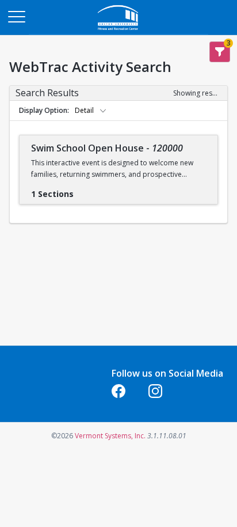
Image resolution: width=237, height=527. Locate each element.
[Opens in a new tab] (118, 31)
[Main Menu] (16, 16)
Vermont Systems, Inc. (110, 436)
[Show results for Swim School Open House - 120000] (83, 190)
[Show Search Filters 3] (219, 52)
